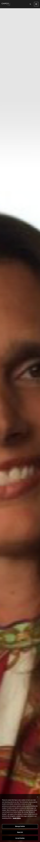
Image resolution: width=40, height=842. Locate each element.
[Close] (37, 797)
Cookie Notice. (17, 818)
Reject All (20, 832)
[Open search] (30, 4)
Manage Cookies (20, 826)
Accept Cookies (20, 838)
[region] (20, 818)
